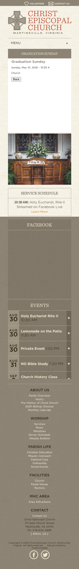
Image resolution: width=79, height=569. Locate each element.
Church (39, 480)
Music (39, 427)
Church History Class (39, 377)
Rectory (39, 487)
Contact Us (39, 515)
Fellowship (40, 463)
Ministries (39, 431)
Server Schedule (39, 434)
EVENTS (39, 305)
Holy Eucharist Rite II (39, 316)
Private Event (33, 349)
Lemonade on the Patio (41, 331)
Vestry (39, 399)
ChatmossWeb (40, 548)
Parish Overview (39, 395)
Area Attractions (39, 501)
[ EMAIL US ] (39, 533)
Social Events (39, 466)
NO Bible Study (34, 364)
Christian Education (39, 452)
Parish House (39, 484)
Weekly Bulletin (39, 438)
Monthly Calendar (39, 410)
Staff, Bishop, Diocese (39, 406)
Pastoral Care (39, 459)
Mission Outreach (39, 455)
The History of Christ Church (39, 402)
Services (39, 424)
